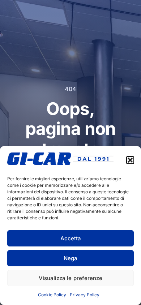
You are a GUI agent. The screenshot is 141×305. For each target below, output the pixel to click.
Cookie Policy (52, 294)
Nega (70, 258)
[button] (130, 160)
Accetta (70, 238)
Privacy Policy (84, 294)
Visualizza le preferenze (70, 278)
